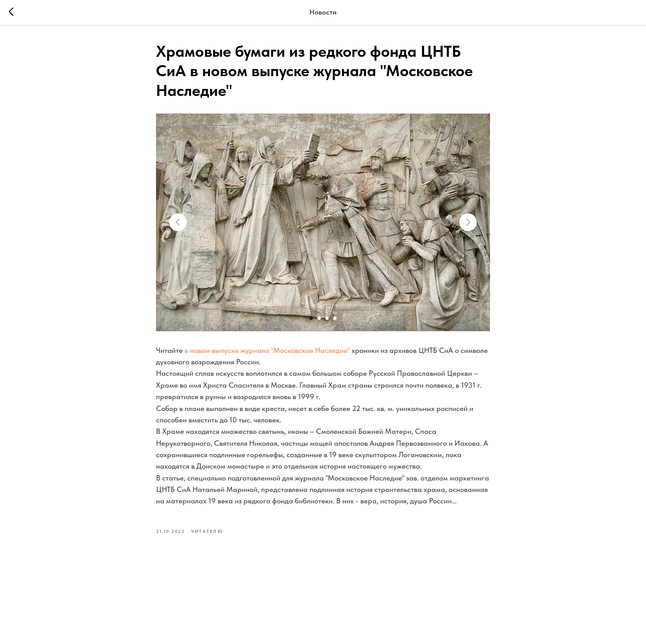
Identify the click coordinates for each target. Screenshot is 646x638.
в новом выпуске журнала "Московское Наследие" (268, 350)
